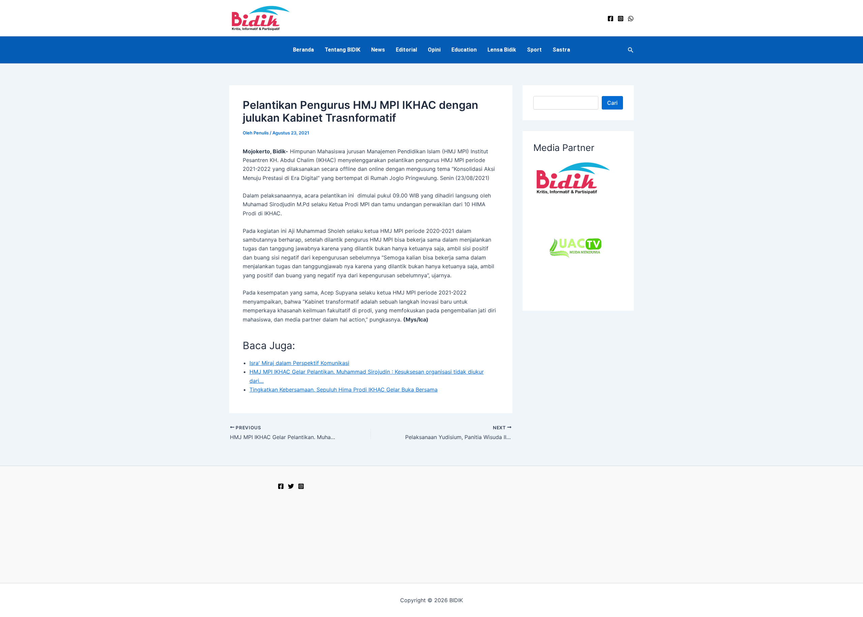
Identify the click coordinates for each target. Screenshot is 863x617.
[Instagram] (621, 19)
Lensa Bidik (501, 50)
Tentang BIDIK (342, 50)
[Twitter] (291, 486)
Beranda (303, 50)
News (378, 50)
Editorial (406, 50)
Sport (534, 50)
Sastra (561, 50)
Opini (434, 50)
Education (464, 50)
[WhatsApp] (631, 19)
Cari (612, 102)
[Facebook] (610, 19)
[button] (631, 50)
